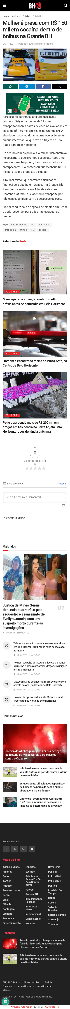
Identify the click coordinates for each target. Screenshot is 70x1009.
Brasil (6, 899)
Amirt (6, 876)
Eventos (30, 871)
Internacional (33, 914)
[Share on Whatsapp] (10, 86)
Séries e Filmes (57, 914)
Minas (23, 230)
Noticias (15, 16)
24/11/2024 (9, 43)
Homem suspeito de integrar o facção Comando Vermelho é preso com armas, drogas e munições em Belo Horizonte (40, 666)
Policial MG (54, 881)
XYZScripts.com (52, 1007)
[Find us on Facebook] (6, 849)
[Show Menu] (4, 5)
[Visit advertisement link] (35, 104)
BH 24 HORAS (10, 982)
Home (6, 16)
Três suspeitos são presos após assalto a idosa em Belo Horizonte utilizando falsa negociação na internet (39, 647)
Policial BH (37, 16)
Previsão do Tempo (55, 892)
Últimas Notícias (31, 982)
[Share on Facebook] (43, 86)
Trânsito (53, 924)
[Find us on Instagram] (23, 849)
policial (43, 230)
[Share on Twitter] (59, 86)
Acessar (62, 483)
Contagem (9, 909)
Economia (8, 918)
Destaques (44, 224)
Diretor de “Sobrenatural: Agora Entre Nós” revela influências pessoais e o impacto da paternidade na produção (41, 802)
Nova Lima (54, 867)
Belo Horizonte (19, 224)
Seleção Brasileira (53, 909)
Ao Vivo (7, 881)
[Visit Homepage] (35, 5)
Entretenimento (12, 923)
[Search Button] (65, 5)
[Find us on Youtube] (32, 849)
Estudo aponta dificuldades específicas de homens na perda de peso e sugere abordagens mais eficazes (42, 787)
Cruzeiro (7, 913)
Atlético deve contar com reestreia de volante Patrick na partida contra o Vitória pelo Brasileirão (43, 772)
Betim (6, 895)
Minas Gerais (33, 918)
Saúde (51, 897)
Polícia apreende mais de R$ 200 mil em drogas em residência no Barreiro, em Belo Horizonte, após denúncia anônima (32, 427)
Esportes (30, 867)
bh (32, 224)
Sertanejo (53, 919)
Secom (52, 902)
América (7, 871)
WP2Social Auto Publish (21, 1007)
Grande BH (31, 894)
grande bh (10, 230)
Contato (7, 990)
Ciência (7, 904)
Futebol (29, 889)
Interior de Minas (31, 908)
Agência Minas (11, 867)
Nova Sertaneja (44, 986)
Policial (26, 16)
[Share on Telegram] (26, 86)
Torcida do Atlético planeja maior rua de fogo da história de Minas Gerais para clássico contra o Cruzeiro (33, 754)
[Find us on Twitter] (14, 849)
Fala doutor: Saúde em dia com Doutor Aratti (33, 880)
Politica (52, 885)
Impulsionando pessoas (34, 900)
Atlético (7, 885)
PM (33, 230)
